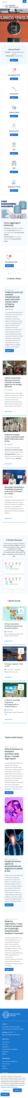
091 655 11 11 (9, 1032)
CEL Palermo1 (5, 1042)
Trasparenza (6, 1058)
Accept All (17, 1090)
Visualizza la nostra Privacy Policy (9, 1087)
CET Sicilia (4, 1044)
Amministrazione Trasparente (9, 1061)
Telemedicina (5, 1051)
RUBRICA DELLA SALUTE (11, 747)
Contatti (4, 1024)
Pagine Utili (5, 1039)
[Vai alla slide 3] (12, 273)
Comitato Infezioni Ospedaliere (10, 1049)
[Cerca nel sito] (24, 6)
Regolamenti (5, 1047)
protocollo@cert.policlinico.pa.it (11, 1035)
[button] (5, 2)
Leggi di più (13, 60)
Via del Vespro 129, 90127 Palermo (11, 1027)
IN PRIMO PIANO (9, 290)
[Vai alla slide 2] (10, 273)
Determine (4, 1068)
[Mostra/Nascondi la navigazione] (3, 6)
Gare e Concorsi (6, 1064)
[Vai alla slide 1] (8, 273)
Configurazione (6, 1090)
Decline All (5, 1094)
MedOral (4, 1054)
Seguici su (5, 1073)
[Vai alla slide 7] (19, 273)
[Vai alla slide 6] (17, 273)
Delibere (4, 1066)
